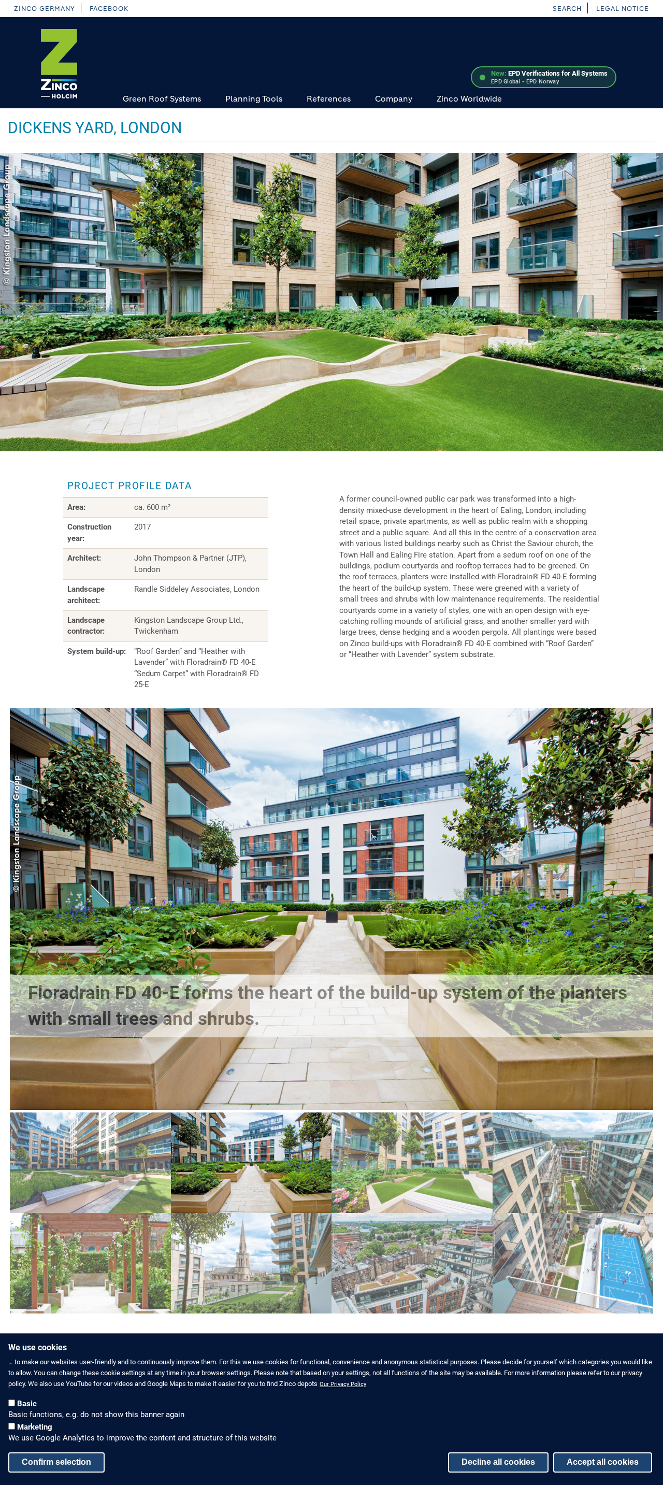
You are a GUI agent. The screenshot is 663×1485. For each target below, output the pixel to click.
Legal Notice (622, 8)
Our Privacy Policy (343, 1384)
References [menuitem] (329, 99)
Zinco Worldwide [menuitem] (469, 99)
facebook (109, 8)
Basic (27, 1403)
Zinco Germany (44, 8)
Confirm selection (56, 1461)
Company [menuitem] (393, 99)
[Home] (59, 63)
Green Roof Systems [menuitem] (162, 99)
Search (567, 8)
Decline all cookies (498, 1461)
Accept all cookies (603, 1461)
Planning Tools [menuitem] (253, 99)
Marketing (34, 1426)
